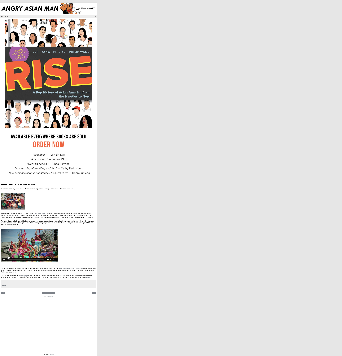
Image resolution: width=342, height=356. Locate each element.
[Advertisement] (48, 325)
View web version (48, 296)
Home (48, 292)
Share (3, 285)
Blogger (52, 354)
